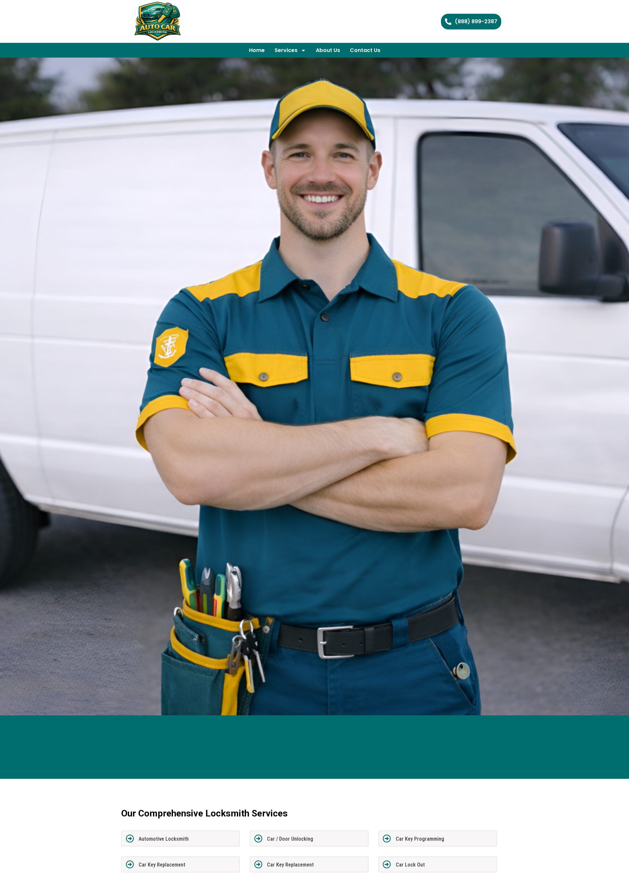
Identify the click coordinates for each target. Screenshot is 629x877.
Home (257, 50)
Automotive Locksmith (164, 839)
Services (286, 50)
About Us (328, 50)
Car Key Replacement (162, 865)
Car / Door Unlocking (290, 839)
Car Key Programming (420, 839)
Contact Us (365, 50)
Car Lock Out (410, 865)
